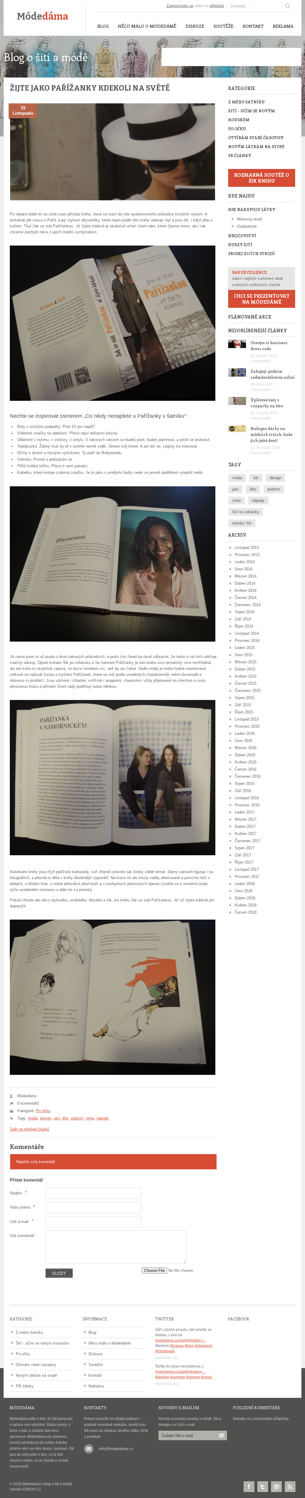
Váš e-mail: (21, 1221)
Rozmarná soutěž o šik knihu (261, 178)
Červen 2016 (245, 769)
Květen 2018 (245, 905)
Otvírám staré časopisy (256, 137)
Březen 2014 (245, 576)
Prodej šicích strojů (251, 253)
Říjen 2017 (244, 862)
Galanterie (247, 226)
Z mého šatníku (246, 101)
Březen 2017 (245, 819)
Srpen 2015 (244, 698)
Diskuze (95, 1354)
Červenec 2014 (248, 605)
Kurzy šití (240, 244)
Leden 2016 (245, 733)
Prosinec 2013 (247, 554)
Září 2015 (243, 705)
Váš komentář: (22, 1235)
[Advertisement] (231, 57)
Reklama (96, 1386)
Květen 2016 (245, 762)
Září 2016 (243, 790)
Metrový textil (249, 219)
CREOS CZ (31, 1489)
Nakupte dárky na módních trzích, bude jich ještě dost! (271, 434)
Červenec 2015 (248, 690)
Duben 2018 (245, 898)
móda (33, 1118)
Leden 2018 (245, 883)
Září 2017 (243, 855)
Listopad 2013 (247, 547)
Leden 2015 (245, 647)
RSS (290, 1486)
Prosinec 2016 (247, 805)
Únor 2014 (243, 569)
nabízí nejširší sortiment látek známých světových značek (257, 278)
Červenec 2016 (248, 776)
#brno (189, 1346)
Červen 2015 (245, 683)
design (45, 1118)
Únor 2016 (243, 740)
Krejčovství (242, 235)
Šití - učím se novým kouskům (251, 115)
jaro (57, 1118)
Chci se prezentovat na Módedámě (262, 299)
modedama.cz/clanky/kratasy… (180, 1372)
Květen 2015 (245, 676)
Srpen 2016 (244, 783)
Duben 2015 (245, 669)
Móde (42, 16)
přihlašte (216, 6)
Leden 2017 (245, 812)
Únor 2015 (243, 655)
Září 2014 (243, 619)
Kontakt (95, 1375)
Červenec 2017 (248, 841)
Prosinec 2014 (247, 640)
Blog (92, 1332)
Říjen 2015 (244, 712)
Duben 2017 (245, 826)
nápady (103, 1118)
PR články (239, 155)
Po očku (43, 1111)
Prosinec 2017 (247, 876)
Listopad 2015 (247, 719)
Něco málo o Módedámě (109, 1343)
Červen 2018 (245, 912)
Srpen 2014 (244, 612)
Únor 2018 (243, 891)
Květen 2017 (245, 833)
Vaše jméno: (22, 1207)
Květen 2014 (245, 590)
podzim (77, 1118)
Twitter (262, 1486)
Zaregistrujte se (179, 6)
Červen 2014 (245, 597)
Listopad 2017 (247, 869)
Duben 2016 (245, 755)
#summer (177, 1377)
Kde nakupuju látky (251, 209)
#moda (206, 1377)
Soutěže (95, 1364)
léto (65, 1118)
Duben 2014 (245, 583)
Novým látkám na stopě (256, 146)
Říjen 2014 (244, 626)
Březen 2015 (245, 662)
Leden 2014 (245, 562)
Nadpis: (18, 1192)
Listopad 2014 (247, 633)
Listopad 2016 (247, 798)
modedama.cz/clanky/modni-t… (180, 1340)
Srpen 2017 (244, 848)
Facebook (249, 1486)
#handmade (165, 1351)
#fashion (162, 1377)
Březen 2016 (245, 748)
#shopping (203, 1346)
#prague (177, 1346)
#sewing (193, 1377)
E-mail (276, 1487)
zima (90, 1118)
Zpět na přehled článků (29, 1129)
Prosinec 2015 (247, 726)
